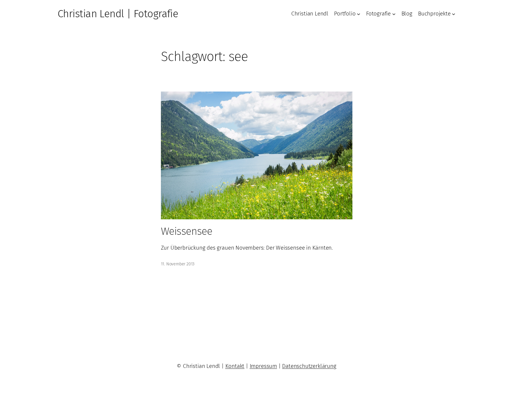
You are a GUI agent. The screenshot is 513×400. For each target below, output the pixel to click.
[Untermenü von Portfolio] (358, 14)
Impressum (263, 366)
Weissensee (187, 231)
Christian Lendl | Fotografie (118, 13)
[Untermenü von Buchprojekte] (453, 14)
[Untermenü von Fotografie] (394, 14)
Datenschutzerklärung (309, 366)
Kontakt (235, 366)
